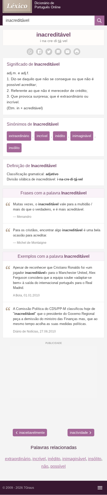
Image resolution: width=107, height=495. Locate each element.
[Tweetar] (48, 51)
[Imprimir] (76, 51)
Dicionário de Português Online (48, 5)
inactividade (79, 433)
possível (58, 466)
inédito (60, 136)
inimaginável (81, 136)
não (44, 466)
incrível (42, 136)
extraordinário (19, 136)
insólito (14, 148)
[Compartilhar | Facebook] (39, 51)
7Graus (29, 488)
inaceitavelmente (32, 433)
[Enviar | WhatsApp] (30, 51)
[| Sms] (58, 51)
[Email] (67, 51)
